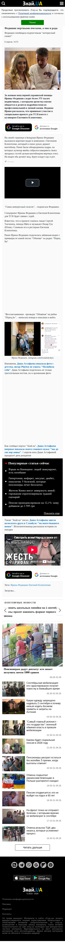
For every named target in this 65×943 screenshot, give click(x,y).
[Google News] (36, 865)
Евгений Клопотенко (40, 584)
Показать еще (52, 513)
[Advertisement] (32, 277)
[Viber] (29, 865)
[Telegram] (22, 865)
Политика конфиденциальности (18, 899)
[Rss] (14, 865)
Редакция (7, 909)
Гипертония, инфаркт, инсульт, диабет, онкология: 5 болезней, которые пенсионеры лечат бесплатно (32, 481)
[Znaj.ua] (32, 3)
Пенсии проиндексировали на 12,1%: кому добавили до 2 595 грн (34, 504)
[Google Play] (42, 878)
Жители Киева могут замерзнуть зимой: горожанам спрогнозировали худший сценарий (32, 494)
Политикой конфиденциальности (34, 13)
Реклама (6, 904)
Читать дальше (32, 847)
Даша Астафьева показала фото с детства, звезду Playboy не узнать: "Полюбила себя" (29, 367)
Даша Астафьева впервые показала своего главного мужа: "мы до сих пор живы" (31, 449)
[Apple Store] (22, 878)
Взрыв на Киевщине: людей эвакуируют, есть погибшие (33, 471)
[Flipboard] (43, 865)
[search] (3, 3)
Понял (32, 22)
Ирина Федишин (19, 584)
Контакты (6, 914)
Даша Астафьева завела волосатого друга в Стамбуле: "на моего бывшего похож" (32, 523)
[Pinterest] (51, 865)
